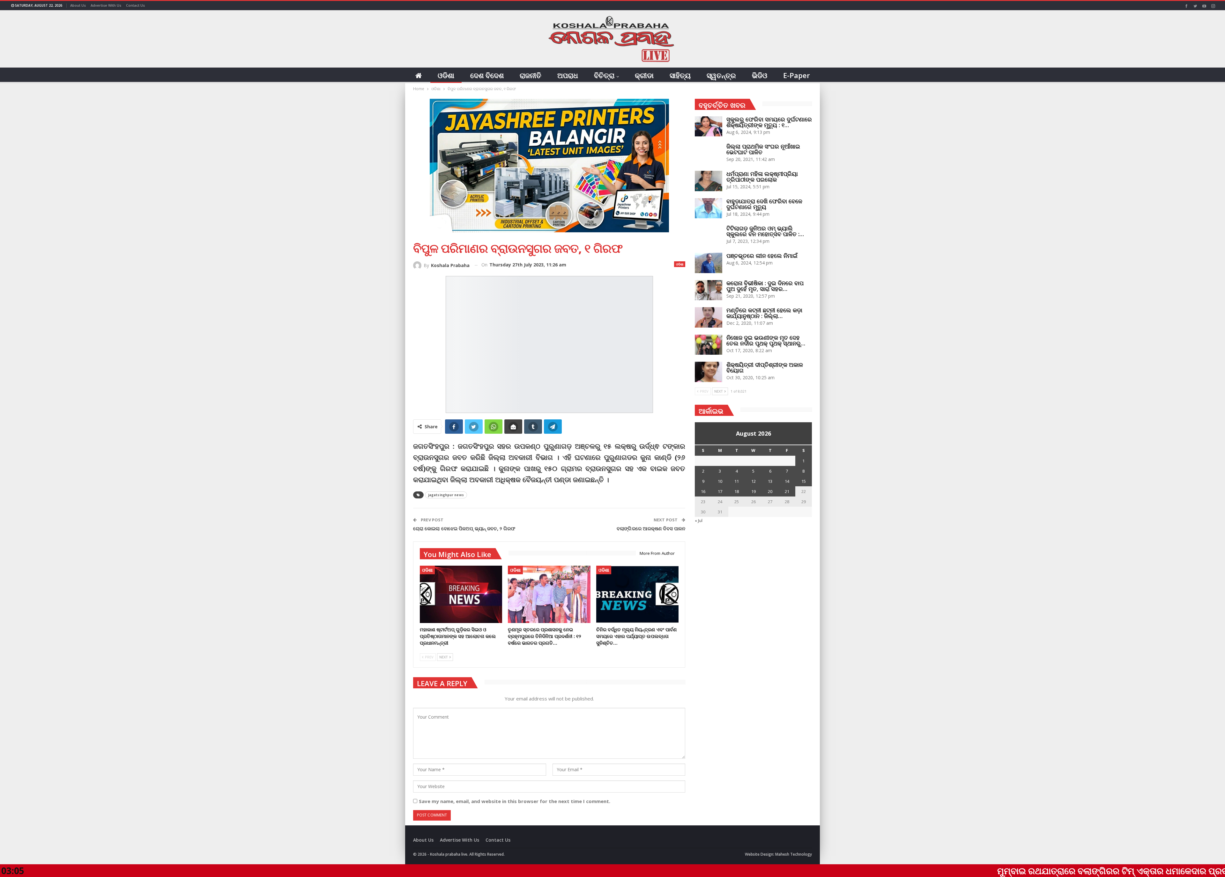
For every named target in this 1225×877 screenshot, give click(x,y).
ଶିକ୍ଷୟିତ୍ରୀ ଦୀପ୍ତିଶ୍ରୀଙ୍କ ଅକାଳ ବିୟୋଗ (764, 367)
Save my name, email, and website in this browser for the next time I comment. (514, 801)
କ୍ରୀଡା (644, 75)
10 (720, 481)
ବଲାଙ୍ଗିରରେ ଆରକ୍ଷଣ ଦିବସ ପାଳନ (651, 528)
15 (803, 481)
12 (753, 481)
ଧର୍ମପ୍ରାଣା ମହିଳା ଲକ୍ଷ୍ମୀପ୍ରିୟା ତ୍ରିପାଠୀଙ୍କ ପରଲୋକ (762, 176)
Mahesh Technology (793, 854)
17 (720, 491)
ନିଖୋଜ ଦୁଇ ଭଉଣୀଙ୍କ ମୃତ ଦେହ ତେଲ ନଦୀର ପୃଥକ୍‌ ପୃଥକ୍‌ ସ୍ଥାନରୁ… (765, 340)
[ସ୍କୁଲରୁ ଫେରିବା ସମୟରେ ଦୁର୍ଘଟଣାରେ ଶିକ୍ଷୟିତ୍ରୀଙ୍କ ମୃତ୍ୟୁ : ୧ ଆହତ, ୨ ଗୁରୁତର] (708, 126)
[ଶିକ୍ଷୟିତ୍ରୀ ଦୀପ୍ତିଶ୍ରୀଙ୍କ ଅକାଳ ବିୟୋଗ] (708, 372)
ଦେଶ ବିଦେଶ (487, 75)
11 (736, 481)
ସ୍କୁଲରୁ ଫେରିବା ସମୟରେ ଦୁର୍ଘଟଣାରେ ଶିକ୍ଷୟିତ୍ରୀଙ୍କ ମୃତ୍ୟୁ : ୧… (769, 122)
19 (753, 491)
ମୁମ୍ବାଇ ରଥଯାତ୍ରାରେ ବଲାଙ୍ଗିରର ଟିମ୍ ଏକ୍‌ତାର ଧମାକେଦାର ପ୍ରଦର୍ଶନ (1031, 871)
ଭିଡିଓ (759, 75)
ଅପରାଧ (567, 75)
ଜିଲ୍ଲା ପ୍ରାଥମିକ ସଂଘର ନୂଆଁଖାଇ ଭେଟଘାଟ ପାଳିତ (763, 149)
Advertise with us (106, 5)
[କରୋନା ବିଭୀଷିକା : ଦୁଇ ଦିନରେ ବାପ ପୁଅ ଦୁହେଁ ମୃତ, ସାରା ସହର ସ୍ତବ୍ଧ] (708, 290)
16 (703, 491)
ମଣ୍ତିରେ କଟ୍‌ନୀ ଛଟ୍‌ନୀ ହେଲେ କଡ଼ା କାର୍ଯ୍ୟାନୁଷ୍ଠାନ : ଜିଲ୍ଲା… (764, 313)
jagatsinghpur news (446, 495)
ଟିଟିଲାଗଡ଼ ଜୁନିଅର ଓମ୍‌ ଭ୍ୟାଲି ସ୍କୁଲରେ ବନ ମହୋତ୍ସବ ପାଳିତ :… (765, 231)
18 (736, 491)
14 (787, 481)
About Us (78, 5)
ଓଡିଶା (446, 75)
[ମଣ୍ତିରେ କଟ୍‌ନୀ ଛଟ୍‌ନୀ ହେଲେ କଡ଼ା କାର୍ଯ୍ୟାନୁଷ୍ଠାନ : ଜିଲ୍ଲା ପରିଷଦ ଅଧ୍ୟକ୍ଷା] (708, 317)
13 (770, 481)
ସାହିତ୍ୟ (680, 75)
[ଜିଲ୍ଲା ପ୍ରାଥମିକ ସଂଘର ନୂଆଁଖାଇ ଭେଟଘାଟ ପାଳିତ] (708, 153)
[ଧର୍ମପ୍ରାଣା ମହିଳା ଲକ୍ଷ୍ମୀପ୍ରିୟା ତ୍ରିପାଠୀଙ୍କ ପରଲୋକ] (708, 181)
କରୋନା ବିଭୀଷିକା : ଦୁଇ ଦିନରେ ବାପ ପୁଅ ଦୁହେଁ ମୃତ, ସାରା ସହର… (765, 286)
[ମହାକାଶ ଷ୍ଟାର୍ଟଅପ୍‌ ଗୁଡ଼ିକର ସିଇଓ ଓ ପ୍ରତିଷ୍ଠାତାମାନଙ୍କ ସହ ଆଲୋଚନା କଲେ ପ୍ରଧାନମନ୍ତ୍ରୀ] (461, 594)
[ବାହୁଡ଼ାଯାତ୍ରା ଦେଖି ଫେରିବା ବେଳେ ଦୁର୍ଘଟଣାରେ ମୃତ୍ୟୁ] (708, 208)
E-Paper (796, 75)
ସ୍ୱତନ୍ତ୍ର (721, 75)
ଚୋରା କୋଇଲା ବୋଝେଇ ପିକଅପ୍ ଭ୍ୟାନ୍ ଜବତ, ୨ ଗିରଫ (464, 528)
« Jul (698, 520)
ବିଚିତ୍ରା (604, 75)
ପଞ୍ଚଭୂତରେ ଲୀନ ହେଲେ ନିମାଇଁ (762, 255)
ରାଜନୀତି (530, 75)
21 (787, 491)
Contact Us (135, 5)
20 (770, 491)
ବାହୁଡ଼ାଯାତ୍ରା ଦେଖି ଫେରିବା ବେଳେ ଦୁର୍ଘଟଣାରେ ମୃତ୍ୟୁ (764, 204)
